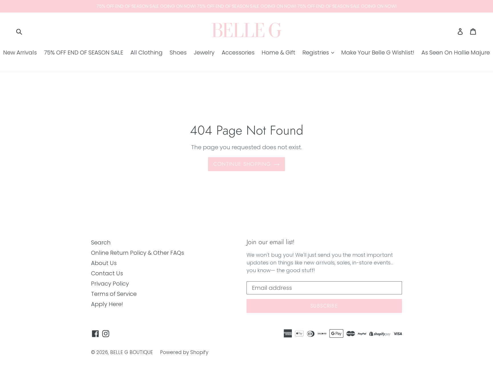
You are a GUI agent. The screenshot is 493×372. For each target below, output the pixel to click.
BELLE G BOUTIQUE (131, 352)
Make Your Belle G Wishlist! (377, 52)
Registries (316, 52)
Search (101, 242)
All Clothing (146, 52)
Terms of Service (114, 294)
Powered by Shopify (184, 352)
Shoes (178, 52)
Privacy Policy (110, 284)
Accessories (238, 52)
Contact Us (107, 273)
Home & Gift (278, 52)
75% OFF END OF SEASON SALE (83, 52)
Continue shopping (242, 164)
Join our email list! (270, 242)
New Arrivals (20, 52)
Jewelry (204, 52)
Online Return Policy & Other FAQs (137, 253)
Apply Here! (107, 304)
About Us (104, 263)
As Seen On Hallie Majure (455, 52)
